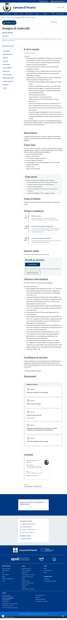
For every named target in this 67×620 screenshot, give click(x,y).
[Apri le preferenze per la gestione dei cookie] (3, 616)
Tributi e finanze (25, 585)
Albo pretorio (46, 579)
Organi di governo (5, 570)
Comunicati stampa (48, 570)
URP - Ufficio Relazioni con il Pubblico (9, 607)
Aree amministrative (6, 568)
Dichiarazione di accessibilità (41, 601)
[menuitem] (37, 14)
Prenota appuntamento (40, 595)
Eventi (45, 572)
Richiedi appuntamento (32, 273)
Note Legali (29, 614)
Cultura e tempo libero (26, 570)
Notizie (45, 568)
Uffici (3, 572)
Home (3, 17)
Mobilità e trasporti (26, 581)
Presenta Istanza (32, 264)
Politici (3, 576)
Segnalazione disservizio (41, 599)
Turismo (23, 579)
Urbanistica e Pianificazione (27, 576)
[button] (58, 1)
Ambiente (24, 587)
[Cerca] (63, 7)
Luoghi (3, 580)
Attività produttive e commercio (28, 574)
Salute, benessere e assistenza (17, 17)
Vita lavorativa (25, 572)
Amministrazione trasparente (50, 581)
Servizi (7, 17)
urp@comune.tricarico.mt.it (7, 605)
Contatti (4, 593)
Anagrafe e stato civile (26, 568)
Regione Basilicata (43, 1)
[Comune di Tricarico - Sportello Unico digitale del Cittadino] (7, 7)
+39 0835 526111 (5, 601)
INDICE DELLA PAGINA (8, 46)
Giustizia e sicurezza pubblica (28, 583)
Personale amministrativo (7, 578)
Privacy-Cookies (22, 614)
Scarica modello (31, 418)
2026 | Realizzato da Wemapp (8, 617)
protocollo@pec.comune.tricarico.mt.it (10, 603)
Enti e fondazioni (5, 574)
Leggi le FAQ (38, 597)
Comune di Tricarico (24, 7)
